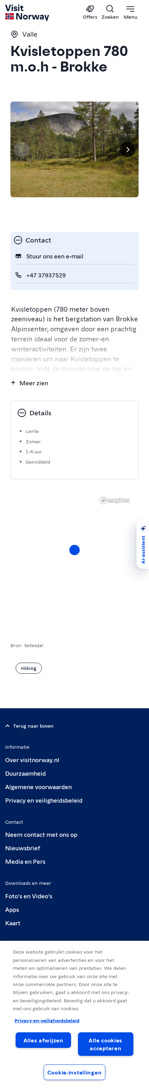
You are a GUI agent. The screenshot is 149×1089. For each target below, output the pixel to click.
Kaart (12, 923)
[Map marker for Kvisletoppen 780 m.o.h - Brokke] (74, 550)
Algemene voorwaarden (38, 786)
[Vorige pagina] (21, 149)
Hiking (28, 668)
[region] (74, 557)
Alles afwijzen (43, 1040)
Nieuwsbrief (22, 848)
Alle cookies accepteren (105, 1044)
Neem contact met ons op (41, 834)
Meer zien (33, 383)
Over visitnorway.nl (32, 760)
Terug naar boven (33, 725)
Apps (12, 909)
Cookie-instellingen (74, 1072)
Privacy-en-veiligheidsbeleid (47, 1020)
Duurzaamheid (25, 773)
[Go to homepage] (27, 12)
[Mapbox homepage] (114, 500)
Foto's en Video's (28, 896)
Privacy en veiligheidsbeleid (43, 800)
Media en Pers (25, 861)
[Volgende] (127, 149)
